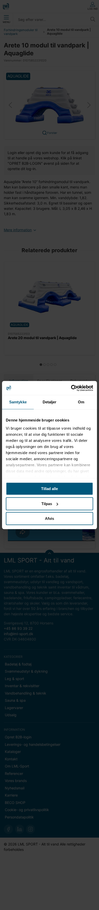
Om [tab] (81, 402)
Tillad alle (49, 488)
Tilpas (46, 504)
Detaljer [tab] (50, 402)
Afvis (49, 518)
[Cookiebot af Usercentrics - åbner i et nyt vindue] (71, 388)
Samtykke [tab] (18, 402)
